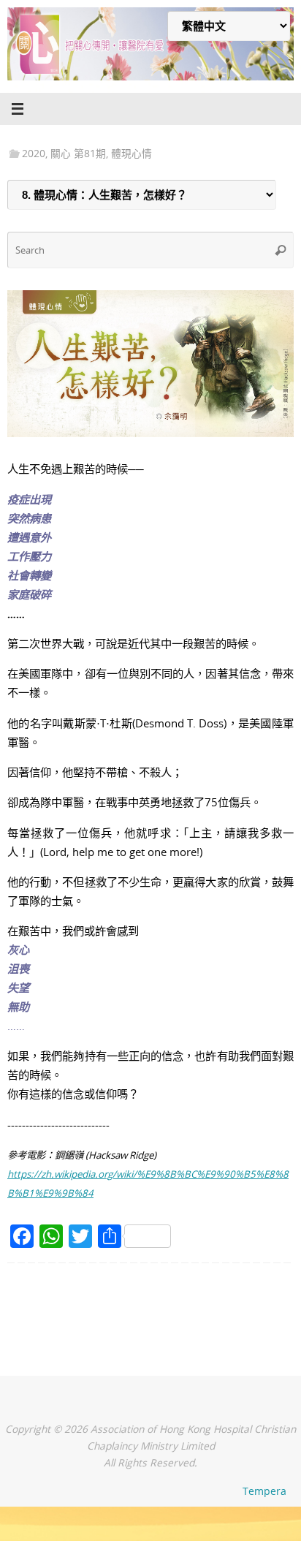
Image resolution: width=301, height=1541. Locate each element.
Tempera (264, 1491)
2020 (33, 153)
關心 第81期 (78, 153)
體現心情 (131, 153)
